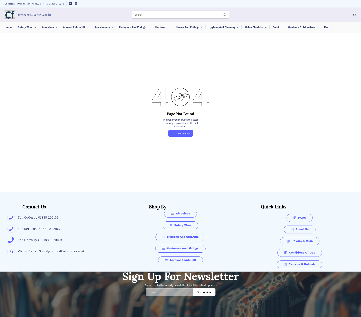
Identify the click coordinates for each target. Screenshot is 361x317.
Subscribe (204, 292)
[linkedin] (70, 3)
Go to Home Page (180, 133)
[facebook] (76, 3)
